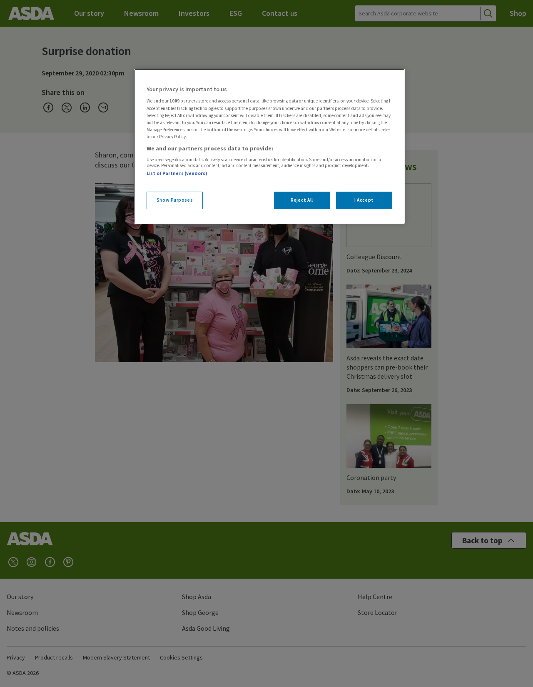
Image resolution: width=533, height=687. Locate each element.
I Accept (364, 200)
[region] (269, 146)
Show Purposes (175, 200)
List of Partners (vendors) (177, 173)
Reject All (302, 200)
